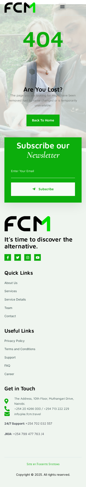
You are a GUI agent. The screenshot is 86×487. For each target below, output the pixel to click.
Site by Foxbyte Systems (43, 464)
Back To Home (43, 120)
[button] (62, 6)
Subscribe (46, 189)
